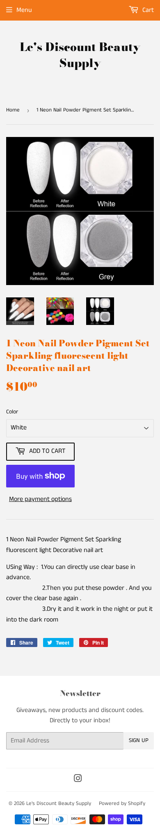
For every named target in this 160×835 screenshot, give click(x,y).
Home (13, 110)
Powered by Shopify (122, 803)
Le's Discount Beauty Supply (80, 55)
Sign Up (139, 740)
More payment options (40, 499)
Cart (147, 10)
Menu (24, 10)
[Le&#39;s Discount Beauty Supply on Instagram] (78, 779)
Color (12, 412)
